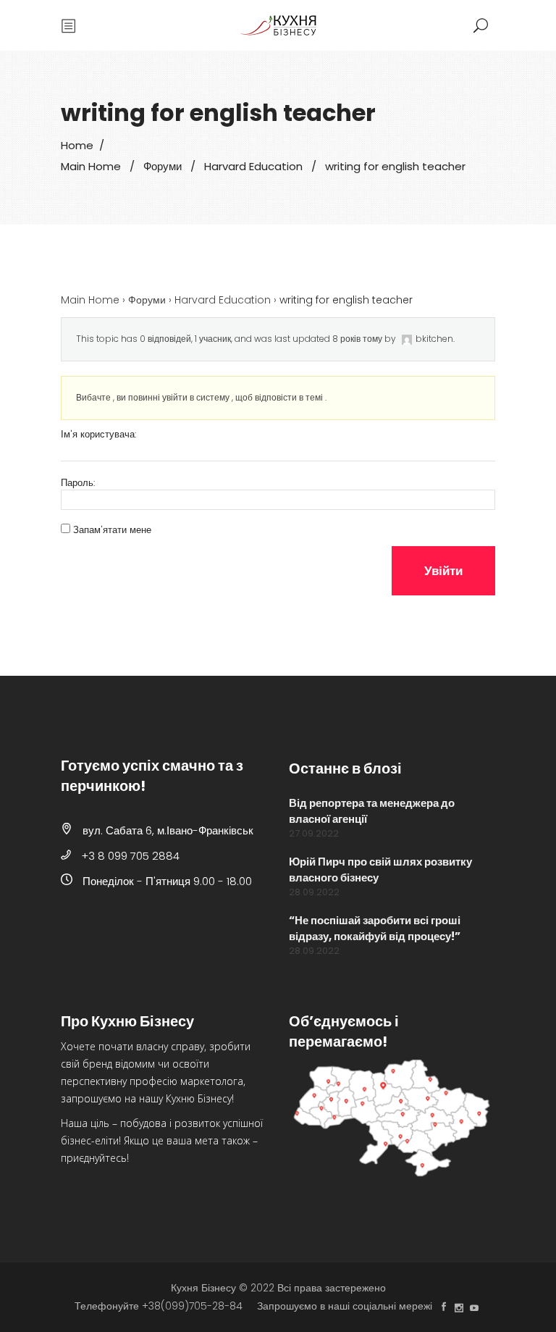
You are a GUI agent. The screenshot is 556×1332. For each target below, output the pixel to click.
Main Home (91, 166)
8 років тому (357, 338)
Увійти (443, 570)
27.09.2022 (314, 833)
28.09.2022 (314, 892)
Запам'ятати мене (112, 530)
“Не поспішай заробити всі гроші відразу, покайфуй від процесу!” (374, 928)
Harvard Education (253, 166)
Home (77, 145)
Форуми (162, 166)
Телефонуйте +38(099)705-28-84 (159, 1306)
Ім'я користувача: (98, 434)
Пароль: (78, 483)
